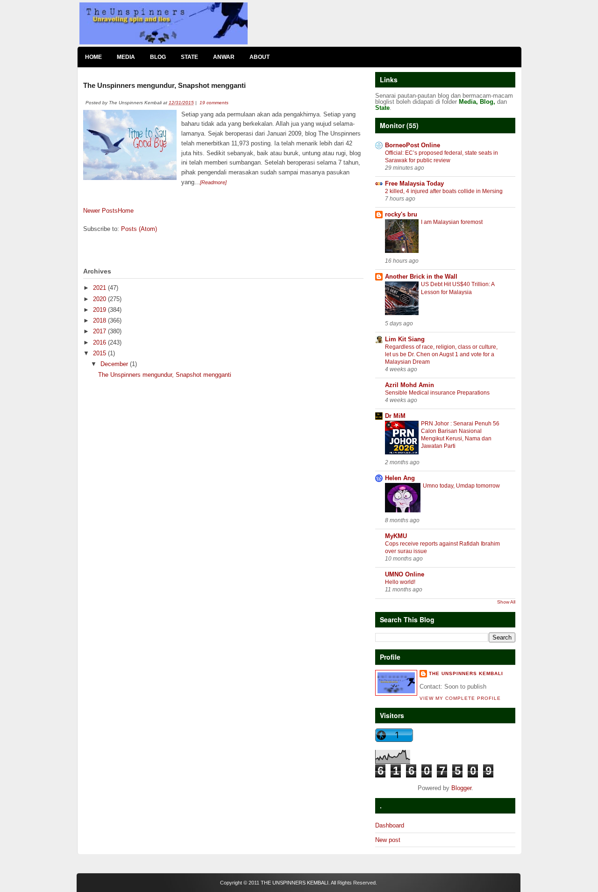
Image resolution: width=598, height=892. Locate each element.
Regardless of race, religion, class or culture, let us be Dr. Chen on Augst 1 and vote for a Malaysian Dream (441, 354)
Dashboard (389, 825)
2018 (100, 320)
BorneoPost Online (412, 145)
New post (387, 839)
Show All (506, 601)
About (259, 57)
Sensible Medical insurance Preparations (437, 392)
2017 (100, 331)
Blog (158, 57)
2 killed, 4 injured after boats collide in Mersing (444, 191)
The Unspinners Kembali (466, 673)
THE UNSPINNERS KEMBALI (294, 882)
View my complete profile (460, 698)
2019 (100, 309)
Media (126, 57)
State (189, 57)
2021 (100, 287)
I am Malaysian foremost (452, 222)
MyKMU (396, 536)
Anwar (224, 57)
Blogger (461, 787)
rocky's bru (401, 214)
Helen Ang (400, 478)
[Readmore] (213, 182)
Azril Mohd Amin (409, 384)
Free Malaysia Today (414, 183)
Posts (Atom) (139, 228)
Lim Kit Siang (405, 339)
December (115, 363)
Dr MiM (395, 415)
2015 (100, 353)
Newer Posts (100, 210)
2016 (100, 342)
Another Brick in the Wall (421, 276)
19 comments (213, 102)
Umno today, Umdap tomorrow (461, 485)
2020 (100, 298)
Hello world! (400, 582)
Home (93, 57)
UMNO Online (404, 574)
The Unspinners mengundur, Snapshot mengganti (164, 85)
